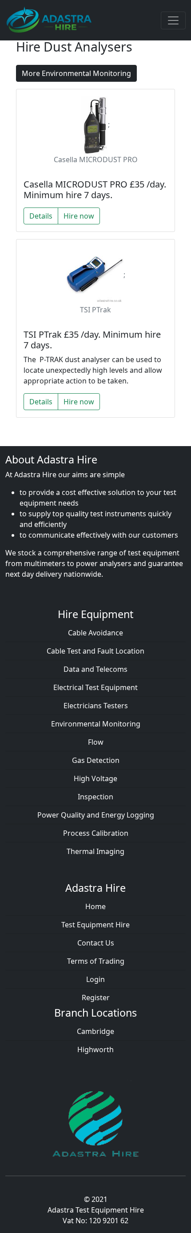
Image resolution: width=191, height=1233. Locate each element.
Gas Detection (95, 760)
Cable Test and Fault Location (95, 651)
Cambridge (95, 1031)
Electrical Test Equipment (95, 687)
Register (96, 997)
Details (40, 216)
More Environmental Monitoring (76, 73)
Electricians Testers (96, 705)
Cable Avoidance (95, 633)
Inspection (95, 797)
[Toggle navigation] (173, 20)
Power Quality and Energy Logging (95, 815)
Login (95, 979)
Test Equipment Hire (95, 925)
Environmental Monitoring (95, 724)
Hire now (79, 216)
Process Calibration (95, 833)
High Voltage (95, 778)
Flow (95, 742)
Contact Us (95, 943)
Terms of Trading (95, 961)
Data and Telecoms (95, 669)
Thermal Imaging (95, 851)
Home (95, 906)
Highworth (95, 1049)
